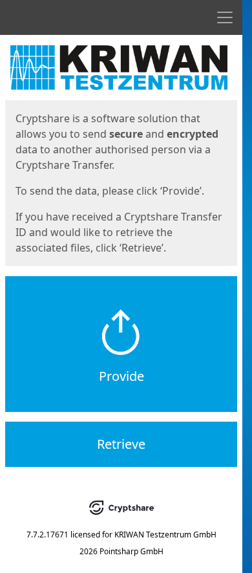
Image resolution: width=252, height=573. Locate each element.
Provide (121, 376)
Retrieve (121, 444)
